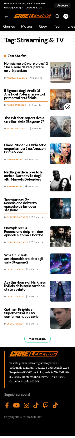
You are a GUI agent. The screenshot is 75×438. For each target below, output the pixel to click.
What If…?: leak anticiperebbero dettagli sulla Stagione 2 (23, 259)
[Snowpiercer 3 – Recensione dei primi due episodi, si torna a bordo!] (60, 236)
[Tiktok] (55, 406)
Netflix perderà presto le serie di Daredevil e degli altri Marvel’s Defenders (23, 176)
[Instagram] (26, 406)
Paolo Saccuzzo (16, 105)
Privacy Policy (12, 7)
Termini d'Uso (33, 7)
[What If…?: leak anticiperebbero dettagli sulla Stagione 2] (60, 263)
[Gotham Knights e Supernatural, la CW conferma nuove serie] (60, 318)
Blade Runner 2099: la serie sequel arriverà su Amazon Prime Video (25, 148)
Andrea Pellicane (17, 77)
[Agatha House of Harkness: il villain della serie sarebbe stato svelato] (60, 291)
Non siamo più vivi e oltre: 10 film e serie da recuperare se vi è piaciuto (26, 67)
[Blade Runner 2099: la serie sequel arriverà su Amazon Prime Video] (60, 153)
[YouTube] (16, 406)
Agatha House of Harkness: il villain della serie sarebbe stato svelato (25, 286)
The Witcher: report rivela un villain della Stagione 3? (24, 120)
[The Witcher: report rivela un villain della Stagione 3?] (60, 126)
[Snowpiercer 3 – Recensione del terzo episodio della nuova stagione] (60, 208)
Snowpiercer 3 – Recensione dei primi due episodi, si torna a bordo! (23, 231)
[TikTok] (36, 406)
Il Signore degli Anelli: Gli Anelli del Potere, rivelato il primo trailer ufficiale (24, 94)
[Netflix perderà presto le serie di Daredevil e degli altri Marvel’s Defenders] (60, 181)
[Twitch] (46, 406)
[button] (62, 5)
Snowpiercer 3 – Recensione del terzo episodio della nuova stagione (20, 204)
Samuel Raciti (14, 159)
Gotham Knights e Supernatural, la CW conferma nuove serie (21, 313)
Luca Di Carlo (15, 269)
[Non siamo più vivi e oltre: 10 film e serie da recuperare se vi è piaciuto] (60, 72)
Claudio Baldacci (17, 217)
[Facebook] (7, 406)
